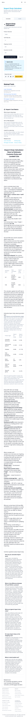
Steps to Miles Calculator (19, 695)
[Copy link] (13, 76)
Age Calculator (17, 696)
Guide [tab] (19, 18)
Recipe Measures (18, 705)
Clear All (21, 57)
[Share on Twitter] (6, 76)
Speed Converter (5, 695)
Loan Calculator (7, 140)
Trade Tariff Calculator (6, 705)
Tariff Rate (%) (7, 37)
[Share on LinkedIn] (11, 76)
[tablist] (14, 18)
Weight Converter (5, 692)
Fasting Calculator (18, 693)
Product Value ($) (8, 31)
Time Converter (5, 707)
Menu (3, 2)
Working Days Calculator (6, 710)
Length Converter (5, 690)
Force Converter (18, 709)
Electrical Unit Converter (6, 698)
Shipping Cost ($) (8, 44)
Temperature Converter (6, 696)
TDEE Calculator (18, 692)
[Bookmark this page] (21, 2)
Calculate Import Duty (11, 57)
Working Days (17, 140)
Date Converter (5, 708)
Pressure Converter (6, 693)
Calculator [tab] (8, 18)
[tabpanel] (14, 50)
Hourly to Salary (17, 142)
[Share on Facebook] (8, 76)
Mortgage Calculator (8, 142)
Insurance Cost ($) (8, 50)
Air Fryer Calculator (18, 703)
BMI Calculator (17, 690)
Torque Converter (18, 711)
